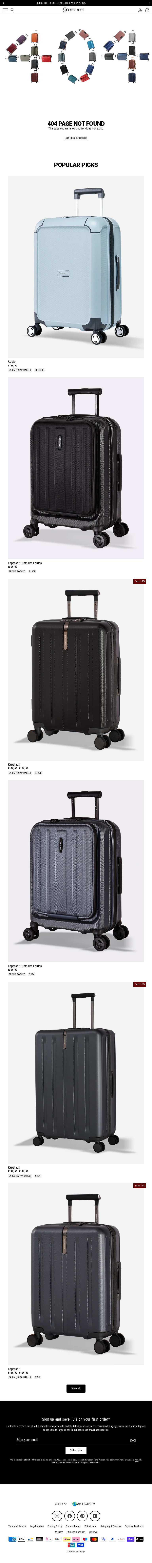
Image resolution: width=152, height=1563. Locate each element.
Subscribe (76, 1450)
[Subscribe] (132, 1440)
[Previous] (3, 3)
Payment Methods (134, 1526)
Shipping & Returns (111, 1526)
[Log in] (140, 10)
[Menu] (5, 10)
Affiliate (59, 1531)
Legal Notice (37, 1526)
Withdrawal (91, 1526)
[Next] (149, 3)
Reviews (93, 1531)
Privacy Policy (55, 1526)
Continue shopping (76, 138)
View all (76, 1388)
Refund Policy (73, 1526)
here (136, 1460)
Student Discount (76, 1531)
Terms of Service (17, 1526)
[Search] (12, 9)
